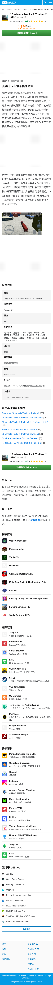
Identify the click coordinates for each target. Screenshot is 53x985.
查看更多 (26, 929)
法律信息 (32, 959)
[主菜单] (50, 2)
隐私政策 (32, 954)
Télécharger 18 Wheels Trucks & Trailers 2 (21, 443)
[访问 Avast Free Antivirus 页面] (26, 27)
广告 (4, 954)
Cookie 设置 (33, 969)
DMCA (31, 964)
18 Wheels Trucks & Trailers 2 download (20, 434)
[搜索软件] (45, 2)
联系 (4, 949)
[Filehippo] (9, 2)
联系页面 (35, 520)
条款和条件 (33, 944)
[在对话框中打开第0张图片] (22, 224)
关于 (4, 944)
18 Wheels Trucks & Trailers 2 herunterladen (22, 418)
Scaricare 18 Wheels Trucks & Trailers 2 (20, 438)
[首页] (3, 9)
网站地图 (6, 959)
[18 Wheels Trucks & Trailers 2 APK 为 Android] (5, 18)
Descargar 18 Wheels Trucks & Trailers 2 (20, 413)
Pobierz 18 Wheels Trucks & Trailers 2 (19, 429)
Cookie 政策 (33, 949)
